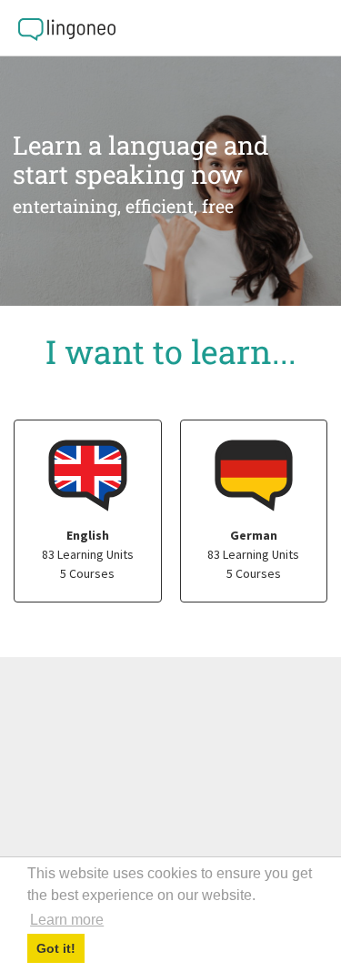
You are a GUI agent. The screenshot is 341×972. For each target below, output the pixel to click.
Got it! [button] (55, 948)
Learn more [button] (67, 919)
